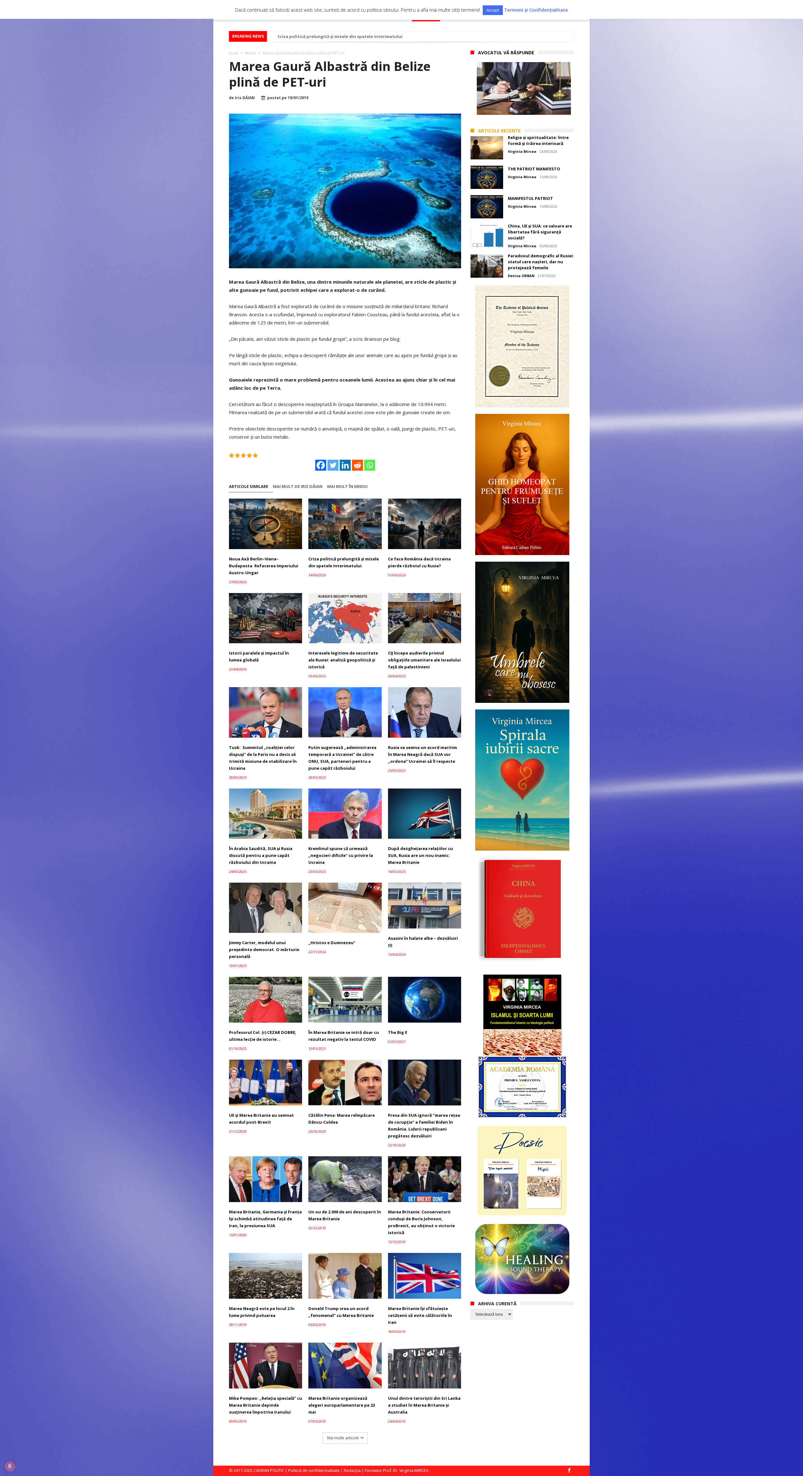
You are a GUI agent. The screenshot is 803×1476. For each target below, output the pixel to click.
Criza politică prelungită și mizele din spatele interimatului (343, 562)
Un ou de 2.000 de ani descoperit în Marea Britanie (344, 1215)
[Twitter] (332, 465)
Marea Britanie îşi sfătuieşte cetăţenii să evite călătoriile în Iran (420, 1315)
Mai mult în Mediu (347, 486)
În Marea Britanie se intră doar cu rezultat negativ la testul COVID (343, 1035)
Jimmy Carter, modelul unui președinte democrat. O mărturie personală (264, 949)
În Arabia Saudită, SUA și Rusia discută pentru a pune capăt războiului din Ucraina (260, 855)
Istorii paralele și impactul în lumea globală (259, 656)
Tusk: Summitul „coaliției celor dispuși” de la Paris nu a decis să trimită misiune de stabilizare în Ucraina (263, 758)
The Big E (397, 1032)
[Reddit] (357, 465)
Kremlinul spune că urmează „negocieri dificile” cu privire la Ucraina (340, 855)
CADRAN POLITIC (268, 1470)
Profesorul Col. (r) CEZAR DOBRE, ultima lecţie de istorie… (262, 1035)
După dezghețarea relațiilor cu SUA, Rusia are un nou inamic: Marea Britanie (420, 855)
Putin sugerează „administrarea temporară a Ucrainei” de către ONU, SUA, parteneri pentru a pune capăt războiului (342, 758)
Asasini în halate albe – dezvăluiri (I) (423, 941)
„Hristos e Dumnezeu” (331, 942)
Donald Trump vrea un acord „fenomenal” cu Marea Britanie (341, 1312)
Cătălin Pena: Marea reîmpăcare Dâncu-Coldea (341, 1118)
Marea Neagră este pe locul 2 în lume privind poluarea (262, 1312)
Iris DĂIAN (245, 97)
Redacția (352, 1470)
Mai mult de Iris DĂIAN (297, 486)
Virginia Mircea (522, 151)
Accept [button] (493, 10)
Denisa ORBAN (521, 275)
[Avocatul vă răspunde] (524, 88)
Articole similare (248, 486)
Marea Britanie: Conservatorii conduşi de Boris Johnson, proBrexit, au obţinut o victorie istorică (421, 1222)
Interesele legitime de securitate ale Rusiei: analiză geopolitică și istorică (343, 660)
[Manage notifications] (10, 1466)
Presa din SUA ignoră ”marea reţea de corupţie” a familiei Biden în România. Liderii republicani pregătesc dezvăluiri (424, 1125)
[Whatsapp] (369, 465)
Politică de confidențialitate (314, 1470)
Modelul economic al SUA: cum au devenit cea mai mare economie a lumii (353, 36)
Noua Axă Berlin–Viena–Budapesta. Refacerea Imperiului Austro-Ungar (263, 565)
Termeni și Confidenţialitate (536, 10)
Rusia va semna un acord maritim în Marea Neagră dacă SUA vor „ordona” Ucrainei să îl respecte (422, 754)
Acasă (233, 53)
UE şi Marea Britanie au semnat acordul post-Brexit (261, 1118)
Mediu (250, 53)
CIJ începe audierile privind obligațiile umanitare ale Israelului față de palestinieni (424, 660)
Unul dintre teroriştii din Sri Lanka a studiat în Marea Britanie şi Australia (424, 1405)
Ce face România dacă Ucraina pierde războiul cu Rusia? (419, 562)
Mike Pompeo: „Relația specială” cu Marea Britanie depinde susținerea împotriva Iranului (265, 1405)
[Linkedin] (345, 465)
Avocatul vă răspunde (506, 53)
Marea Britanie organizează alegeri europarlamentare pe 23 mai (341, 1405)
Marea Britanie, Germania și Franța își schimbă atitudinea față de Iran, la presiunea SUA (265, 1218)
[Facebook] (320, 465)
